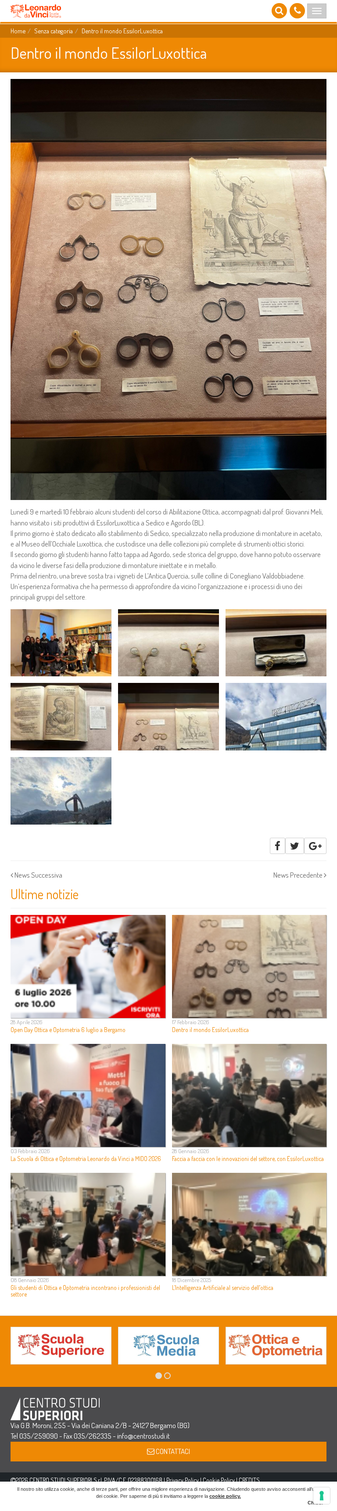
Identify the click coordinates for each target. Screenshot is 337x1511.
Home (18, 31)
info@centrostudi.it (143, 1435)
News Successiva (37, 874)
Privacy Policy (182, 1480)
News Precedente (298, 874)
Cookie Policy (219, 1480)
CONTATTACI (172, 1451)
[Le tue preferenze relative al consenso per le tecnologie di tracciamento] (321, 1495)
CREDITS (249, 1480)
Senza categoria (53, 31)
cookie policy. (225, 1496)
